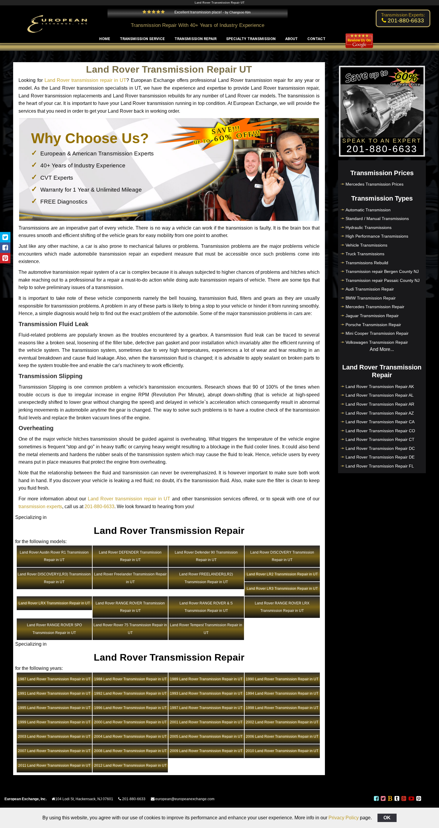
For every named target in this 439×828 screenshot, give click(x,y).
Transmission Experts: (403, 15)
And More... (382, 349)
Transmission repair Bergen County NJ (382, 271)
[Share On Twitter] (5, 237)
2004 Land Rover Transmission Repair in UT (130, 736)
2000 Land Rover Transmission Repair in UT (130, 722)
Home (104, 38)
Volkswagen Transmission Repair (377, 342)
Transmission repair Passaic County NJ (383, 280)
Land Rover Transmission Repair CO (380, 430)
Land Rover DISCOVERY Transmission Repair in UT (282, 556)
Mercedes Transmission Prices (374, 184)
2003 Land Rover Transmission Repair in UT (54, 736)
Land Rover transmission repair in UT (85, 80)
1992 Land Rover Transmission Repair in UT (130, 693)
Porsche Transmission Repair (373, 324)
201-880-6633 (99, 506)
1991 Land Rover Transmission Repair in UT (54, 693)
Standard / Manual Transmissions (377, 218)
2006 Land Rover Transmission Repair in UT (282, 736)
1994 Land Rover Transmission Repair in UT (282, 693)
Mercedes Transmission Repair (375, 306)
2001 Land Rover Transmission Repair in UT (206, 722)
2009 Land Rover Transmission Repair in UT (206, 751)
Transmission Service (142, 38)
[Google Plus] (404, 799)
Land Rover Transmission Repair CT (380, 439)
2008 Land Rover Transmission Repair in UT (130, 751)
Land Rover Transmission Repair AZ (380, 413)
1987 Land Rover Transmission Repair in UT (54, 679)
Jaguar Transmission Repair (372, 315)
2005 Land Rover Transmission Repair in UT (206, 736)
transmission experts (40, 506)
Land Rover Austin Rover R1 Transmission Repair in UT (54, 556)
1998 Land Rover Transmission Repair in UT (282, 708)
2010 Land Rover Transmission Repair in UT (282, 751)
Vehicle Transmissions (366, 245)
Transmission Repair (195, 38)
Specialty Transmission (251, 38)
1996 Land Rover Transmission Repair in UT (130, 708)
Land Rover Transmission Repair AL (380, 395)
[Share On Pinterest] (5, 258)
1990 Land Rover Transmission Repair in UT (282, 679)
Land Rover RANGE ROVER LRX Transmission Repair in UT (282, 607)
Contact (316, 38)
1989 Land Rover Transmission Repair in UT (206, 679)
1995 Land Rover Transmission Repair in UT (54, 708)
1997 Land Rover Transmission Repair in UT (206, 708)
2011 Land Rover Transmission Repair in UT (54, 765)
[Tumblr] (397, 799)
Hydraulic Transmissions (369, 227)
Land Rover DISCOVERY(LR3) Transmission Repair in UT (54, 578)
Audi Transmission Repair (370, 289)
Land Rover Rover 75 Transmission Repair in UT (130, 629)
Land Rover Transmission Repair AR (380, 404)
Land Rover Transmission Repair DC (380, 448)
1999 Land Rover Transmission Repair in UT (54, 722)
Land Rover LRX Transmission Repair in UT (54, 603)
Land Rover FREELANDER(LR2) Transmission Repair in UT (206, 578)
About (291, 38)
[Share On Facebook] (5, 247)
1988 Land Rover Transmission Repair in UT (130, 679)
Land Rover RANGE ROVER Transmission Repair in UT (130, 607)
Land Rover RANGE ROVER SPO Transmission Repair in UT (54, 629)
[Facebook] (376, 799)
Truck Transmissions (365, 253)
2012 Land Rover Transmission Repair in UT (130, 765)
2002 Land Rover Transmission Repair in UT (282, 722)
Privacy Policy (344, 817)
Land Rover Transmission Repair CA (380, 421)
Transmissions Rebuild (367, 262)
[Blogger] (390, 799)
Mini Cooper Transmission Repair (377, 333)
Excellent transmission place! (198, 12)
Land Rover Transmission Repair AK (380, 386)
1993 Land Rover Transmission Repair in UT (206, 693)
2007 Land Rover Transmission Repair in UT (54, 751)
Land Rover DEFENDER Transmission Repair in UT (130, 556)
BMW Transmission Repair (371, 298)
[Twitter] (383, 799)
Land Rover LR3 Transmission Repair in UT (282, 588)
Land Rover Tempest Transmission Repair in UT (206, 629)
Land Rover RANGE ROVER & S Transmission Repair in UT (206, 607)
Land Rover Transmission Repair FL (380, 466)
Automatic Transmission (368, 209)
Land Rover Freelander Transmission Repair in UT (130, 578)
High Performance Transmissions (377, 236)
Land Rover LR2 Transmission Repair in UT (282, 574)
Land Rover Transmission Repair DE (380, 457)
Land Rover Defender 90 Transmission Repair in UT (206, 556)
